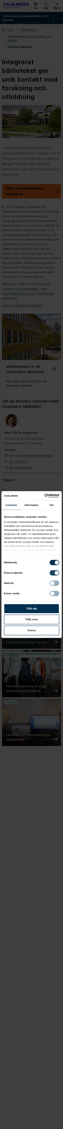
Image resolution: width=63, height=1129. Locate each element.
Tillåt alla (31, 608)
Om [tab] (52, 505)
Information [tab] (31, 505)
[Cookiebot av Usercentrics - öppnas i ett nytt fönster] (45, 496)
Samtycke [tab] (11, 505)
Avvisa (31, 630)
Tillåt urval (31, 619)
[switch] (54, 572)
